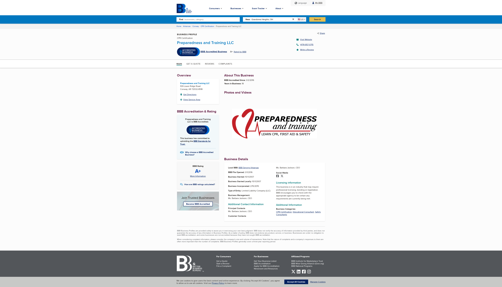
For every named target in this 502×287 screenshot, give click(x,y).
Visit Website (306, 39)
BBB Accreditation (262, 263)
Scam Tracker (258, 8)
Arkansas (187, 26)
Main (179, 63)
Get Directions (189, 94)
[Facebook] (277, 176)
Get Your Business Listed (265, 261)
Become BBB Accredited (198, 203)
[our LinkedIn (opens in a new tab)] (298, 272)
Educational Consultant (303, 211)
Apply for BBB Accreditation (266, 266)
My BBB (318, 3)
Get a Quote (193, 63)
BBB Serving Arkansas (249, 167)
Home (178, 26)
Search (317, 19)
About (278, 8)
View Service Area (191, 99)
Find (181, 19)
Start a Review (222, 263)
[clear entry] (294, 19)
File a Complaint (223, 266)
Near (248, 19)
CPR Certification (207, 26)
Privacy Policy (218, 283)
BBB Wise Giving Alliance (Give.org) (307, 263)
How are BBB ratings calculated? (199, 184)
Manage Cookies (318, 282)
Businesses (235, 8)
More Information (198, 176)
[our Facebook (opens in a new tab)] (304, 272)
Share (322, 33)
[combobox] (212, 19)
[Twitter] (282, 176)
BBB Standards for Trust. (195, 143)
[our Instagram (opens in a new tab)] (309, 272)
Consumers (214, 8)
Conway (195, 26)
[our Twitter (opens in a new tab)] (293, 272)
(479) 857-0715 (306, 44)
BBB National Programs (301, 266)
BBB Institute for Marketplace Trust (307, 261)
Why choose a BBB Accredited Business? (199, 153)
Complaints (225, 63)
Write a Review (307, 49)
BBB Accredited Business (214, 51)
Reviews (209, 63)
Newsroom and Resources (266, 268)
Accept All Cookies (296, 281)
